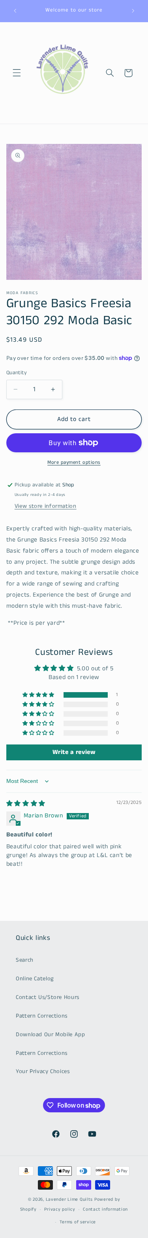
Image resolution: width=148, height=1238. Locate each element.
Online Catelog (35, 979)
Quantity (16, 373)
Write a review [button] (74, 752)
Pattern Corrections (41, 1016)
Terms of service (78, 1222)
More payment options (74, 462)
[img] (25, 804)
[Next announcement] (133, 10)
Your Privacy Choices (43, 1071)
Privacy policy (59, 1209)
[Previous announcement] (15, 10)
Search (25, 960)
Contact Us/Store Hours (47, 997)
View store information (46, 506)
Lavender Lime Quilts (69, 1199)
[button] (16, 73)
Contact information (105, 1209)
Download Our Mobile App (50, 1035)
